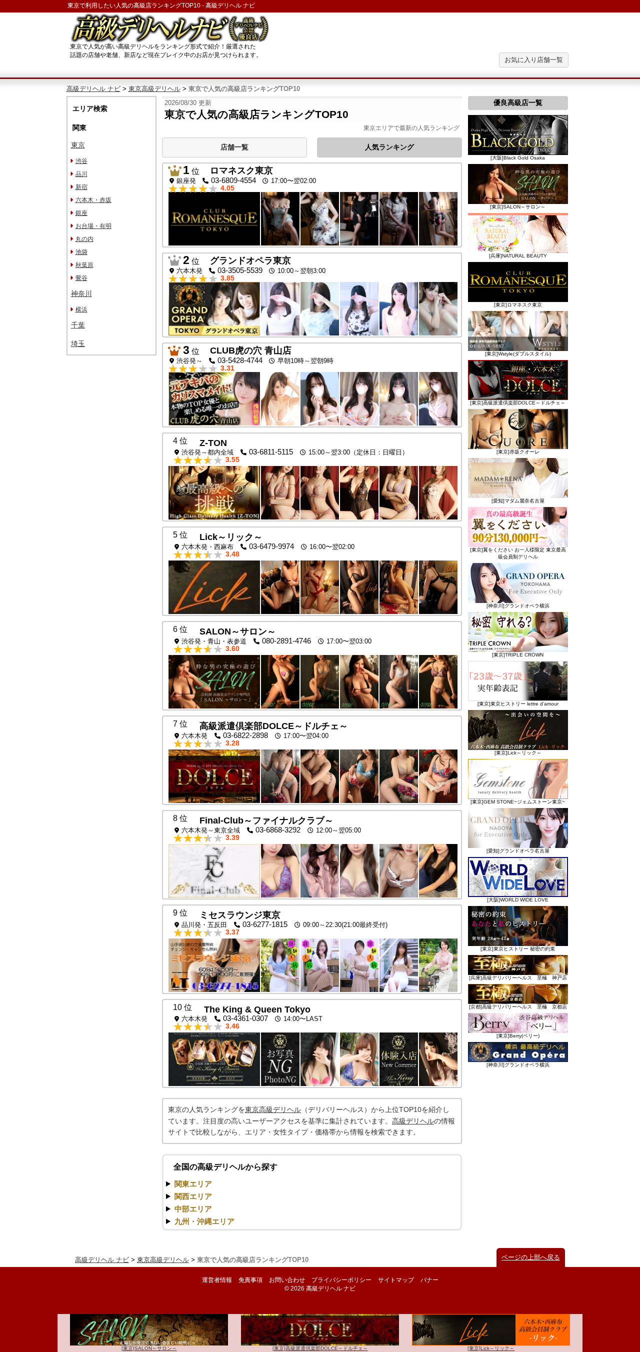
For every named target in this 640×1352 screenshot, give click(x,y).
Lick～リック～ (231, 537)
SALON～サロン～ (238, 631)
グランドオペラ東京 (250, 261)
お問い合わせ (287, 1280)
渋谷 (82, 161)
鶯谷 (82, 278)
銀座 (82, 213)
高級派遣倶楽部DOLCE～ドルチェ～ (274, 726)
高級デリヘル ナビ (93, 88)
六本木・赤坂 (94, 200)
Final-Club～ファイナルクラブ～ (267, 821)
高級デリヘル (413, 1121)
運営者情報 (217, 1280)
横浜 (82, 309)
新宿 (82, 187)
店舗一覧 (234, 147)
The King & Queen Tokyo (257, 1009)
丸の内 (85, 239)
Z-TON (213, 443)
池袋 (82, 252)
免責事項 (250, 1280)
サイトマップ (396, 1280)
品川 (82, 174)
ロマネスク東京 (241, 171)
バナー (429, 1280)
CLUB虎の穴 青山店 (251, 351)
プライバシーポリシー (342, 1280)
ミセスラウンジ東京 (240, 915)
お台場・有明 (94, 226)
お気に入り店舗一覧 (533, 60)
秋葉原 (85, 265)
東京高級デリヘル (154, 88)
